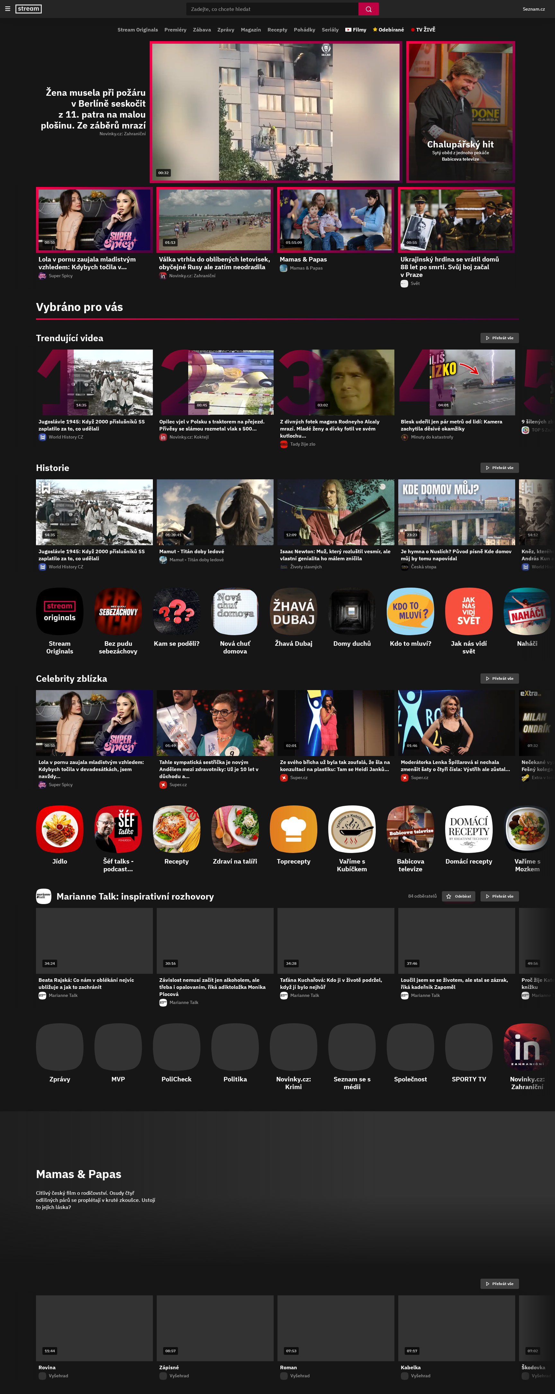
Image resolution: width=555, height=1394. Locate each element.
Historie (52, 467)
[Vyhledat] (368, 9)
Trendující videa (69, 338)
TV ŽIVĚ (426, 29)
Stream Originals (138, 29)
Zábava (202, 29)
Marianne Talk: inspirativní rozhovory (135, 896)
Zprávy (225, 29)
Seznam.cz (534, 9)
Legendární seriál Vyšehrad (93, 1283)
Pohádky (304, 29)
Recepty (277, 29)
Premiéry (175, 29)
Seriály (330, 29)
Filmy (359, 29)
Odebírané (391, 29)
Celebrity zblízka (71, 678)
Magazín (251, 29)
